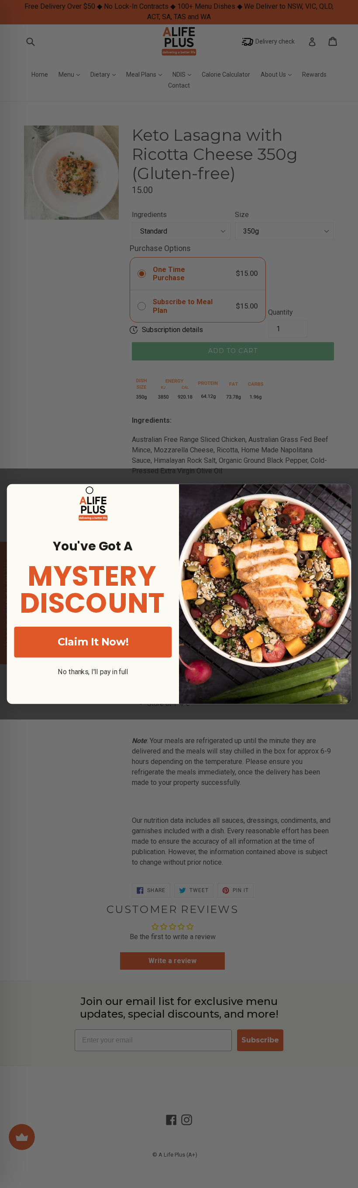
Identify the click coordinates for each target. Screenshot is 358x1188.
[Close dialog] (89, 490)
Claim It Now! (93, 641)
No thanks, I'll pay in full (93, 672)
